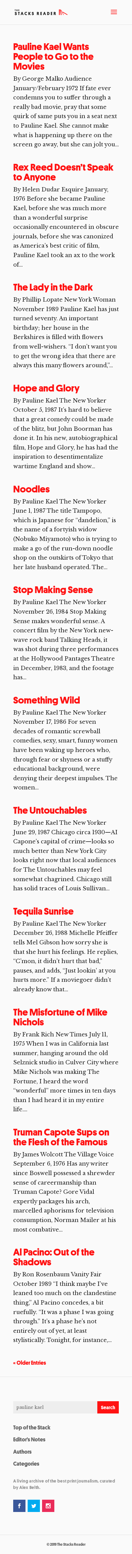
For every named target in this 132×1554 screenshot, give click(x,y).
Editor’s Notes (29, 1439)
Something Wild (46, 700)
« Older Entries (29, 1362)
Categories (26, 1463)
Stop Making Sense (53, 590)
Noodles (31, 489)
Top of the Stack (31, 1427)
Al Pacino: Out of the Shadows (54, 1257)
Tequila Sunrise (43, 911)
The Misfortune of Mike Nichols (60, 1017)
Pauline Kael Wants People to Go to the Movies (53, 56)
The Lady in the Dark (53, 287)
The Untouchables (50, 810)
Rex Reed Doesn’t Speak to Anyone (63, 172)
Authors (22, 1451)
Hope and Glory (46, 388)
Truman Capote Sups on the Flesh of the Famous (61, 1137)
